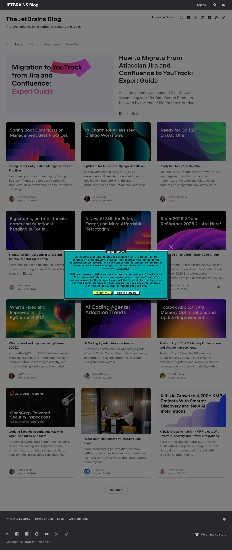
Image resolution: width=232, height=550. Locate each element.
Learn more (123, 268)
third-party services (90, 283)
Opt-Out (141, 286)
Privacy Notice (108, 280)
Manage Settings (126, 292)
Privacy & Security (18, 518)
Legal (61, 518)
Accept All (102, 292)
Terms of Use (135, 280)
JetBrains (38, 542)
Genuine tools (78, 518)
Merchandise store (212, 536)
